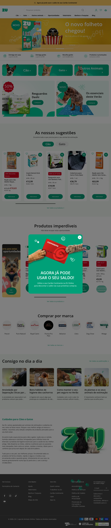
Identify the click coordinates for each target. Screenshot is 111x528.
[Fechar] (80, 237)
